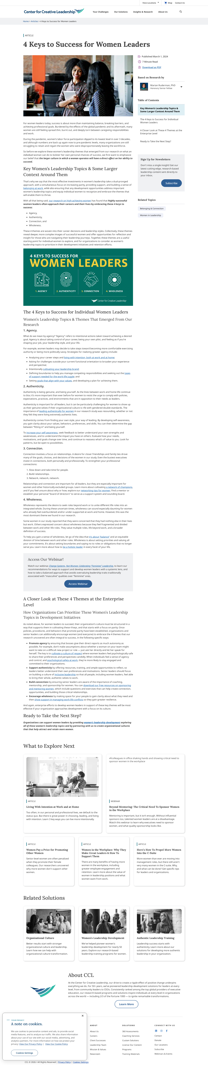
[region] (44, 1037)
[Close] (83, 1016)
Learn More (126, 1004)
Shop (170, 3)
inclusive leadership (65, 674)
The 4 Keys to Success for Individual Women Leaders (159, 121)
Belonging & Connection (152, 208)
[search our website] (180, 12)
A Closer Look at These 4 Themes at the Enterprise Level (161, 132)
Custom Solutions (130, 1040)
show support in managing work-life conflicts (59, 699)
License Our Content (132, 1045)
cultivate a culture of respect (67, 653)
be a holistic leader (73, 547)
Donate (158, 1040)
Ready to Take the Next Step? (155, 141)
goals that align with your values (54, 380)
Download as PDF (151, 67)
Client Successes (98, 1040)
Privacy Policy (64, 1062)
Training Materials (131, 1054)
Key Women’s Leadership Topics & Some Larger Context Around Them (160, 110)
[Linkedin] (156, 1030)
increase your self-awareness (42, 432)
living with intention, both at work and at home (89, 357)
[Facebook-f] (166, 1030)
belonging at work (33, 188)
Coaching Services (131, 1036)
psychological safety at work (62, 660)
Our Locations (161, 1044)
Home (26, 21)
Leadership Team (98, 1045)
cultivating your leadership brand (61, 369)
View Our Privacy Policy (30, 1044)
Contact (158, 1035)
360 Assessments (130, 1031)
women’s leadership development (102, 722)
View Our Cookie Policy (56, 1044)
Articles (34, 21)
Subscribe (171, 183)
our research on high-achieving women (70, 200)
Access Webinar (78, 584)
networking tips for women (95, 490)
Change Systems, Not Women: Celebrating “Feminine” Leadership (81, 565)
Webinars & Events (163, 1053)
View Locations (149, 3)
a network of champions (119, 487)
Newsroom (95, 1054)
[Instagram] (161, 1030)
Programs (126, 1049)
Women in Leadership (150, 215)
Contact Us (180, 3)
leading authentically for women (56, 411)
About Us (94, 1031)
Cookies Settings (24, 1052)
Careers (93, 1036)
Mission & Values (98, 1049)
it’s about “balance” (99, 536)
